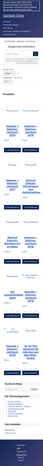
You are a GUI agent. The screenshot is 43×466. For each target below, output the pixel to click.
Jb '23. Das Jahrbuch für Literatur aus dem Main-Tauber (31, 352)
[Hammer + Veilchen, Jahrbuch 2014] (12, 110)
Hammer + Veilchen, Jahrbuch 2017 (12, 185)
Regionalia (12, 411)
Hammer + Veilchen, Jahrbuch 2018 (30, 242)
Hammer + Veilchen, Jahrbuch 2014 (12, 131)
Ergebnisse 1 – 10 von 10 (12, 78)
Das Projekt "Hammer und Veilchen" (16, 31)
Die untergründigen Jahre (13, 294)
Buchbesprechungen (10, 25)
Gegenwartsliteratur (15, 404)
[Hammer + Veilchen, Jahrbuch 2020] (12, 330)
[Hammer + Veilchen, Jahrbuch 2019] (30, 276)
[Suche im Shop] (35, 54)
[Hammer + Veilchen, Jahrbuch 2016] (30, 110)
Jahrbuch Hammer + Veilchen (19, 406)
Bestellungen (9, 430)
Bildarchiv (21, 457)
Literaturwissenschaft (16, 409)
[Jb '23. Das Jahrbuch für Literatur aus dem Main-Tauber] (30, 330)
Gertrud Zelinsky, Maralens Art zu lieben (12, 242)
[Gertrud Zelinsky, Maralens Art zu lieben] (12, 222)
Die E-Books (8, 28)
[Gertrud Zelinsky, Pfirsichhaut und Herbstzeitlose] (30, 164)
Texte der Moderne (15, 414)
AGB (18, 448)
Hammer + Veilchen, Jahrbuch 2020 (12, 350)
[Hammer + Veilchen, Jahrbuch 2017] (12, 164)
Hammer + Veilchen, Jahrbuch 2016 (30, 131)
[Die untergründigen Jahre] (12, 276)
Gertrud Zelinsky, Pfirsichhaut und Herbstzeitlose (31, 186)
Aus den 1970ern (14, 401)
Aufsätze (21, 460)
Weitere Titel (13, 416)
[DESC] (18, 73)
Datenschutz (21, 452)
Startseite (7, 22)
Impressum (21, 445)
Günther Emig (21, 455)
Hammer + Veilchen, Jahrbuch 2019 (30, 296)
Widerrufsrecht (10, 433)
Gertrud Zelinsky (9, 34)
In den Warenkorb (12, 150)
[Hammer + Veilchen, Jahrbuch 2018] (30, 222)
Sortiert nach (8, 69)
